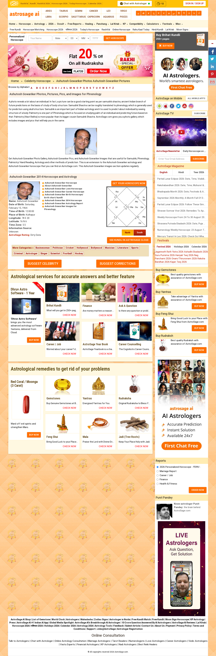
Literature (122, 248)
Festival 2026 (164, 246)
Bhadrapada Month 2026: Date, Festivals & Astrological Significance (182, 191)
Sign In (189, 3)
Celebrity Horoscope (38, 81)
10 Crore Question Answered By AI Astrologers (146, 622)
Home (12, 24)
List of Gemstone (41, 619)
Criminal (18, 253)
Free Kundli (15, 29)
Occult (61, 24)
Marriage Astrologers (99, 641)
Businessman (43, 248)
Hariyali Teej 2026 (184, 255)
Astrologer (31, 253)
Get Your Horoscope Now (129, 183)
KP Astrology (197, 619)
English (163, 172)
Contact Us (148, 626)
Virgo (123, 11)
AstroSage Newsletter (168, 151)
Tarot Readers (120, 641)
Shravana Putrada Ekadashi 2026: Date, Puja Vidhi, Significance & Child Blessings (182, 223)
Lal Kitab (170, 29)
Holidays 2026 (181, 246)
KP (124, 24)
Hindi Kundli (157, 29)
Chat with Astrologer (135, 3)
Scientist (55, 253)
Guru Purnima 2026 (165, 255)
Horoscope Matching (33, 29)
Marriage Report (168, 471)
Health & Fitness (168, 483)
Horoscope (25, 24)
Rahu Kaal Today (141, 29)
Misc (178, 24)
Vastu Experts (67, 644)
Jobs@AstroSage (106, 629)
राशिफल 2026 (71, 29)
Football (67, 253)
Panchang (101, 24)
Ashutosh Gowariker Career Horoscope (64, 192)
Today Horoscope (77, 3)
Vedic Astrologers (197, 641)
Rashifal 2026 (43, 3)
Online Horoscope (121, 29)
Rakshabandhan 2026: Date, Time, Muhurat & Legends (182, 185)
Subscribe (199, 113)
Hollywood (82, 248)
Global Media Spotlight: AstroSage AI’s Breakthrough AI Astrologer (84, 622)
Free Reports (75, 24)
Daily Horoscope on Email (195, 151)
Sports (135, 248)
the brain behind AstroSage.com (187, 507)
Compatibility (136, 24)
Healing (89, 24)
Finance (164, 479)
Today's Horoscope (89, 29)
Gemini (78, 11)
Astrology (39, 24)
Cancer (93, 11)
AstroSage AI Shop (21, 619)
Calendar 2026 (94, 3)
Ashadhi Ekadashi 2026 (196, 251)
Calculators (153, 24)
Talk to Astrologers (19, 641)
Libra (49, 17)
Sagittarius (78, 17)
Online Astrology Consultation (71, 641)
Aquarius (108, 17)
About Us (160, 626)
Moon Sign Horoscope (177, 619)
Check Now (69, 315)
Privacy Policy (184, 626)
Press (12, 622)
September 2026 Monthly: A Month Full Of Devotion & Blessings (182, 198)
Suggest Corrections (118, 264)
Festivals (168, 24)
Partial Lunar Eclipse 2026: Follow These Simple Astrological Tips (182, 204)
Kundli (33, 3)
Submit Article (132, 626)
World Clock (58, 619)
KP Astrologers (109, 644)
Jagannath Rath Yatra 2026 (169, 251)
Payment (170, 626)
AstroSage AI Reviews (183, 622)
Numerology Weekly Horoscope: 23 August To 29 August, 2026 (182, 229)
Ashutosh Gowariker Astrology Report (64, 203)
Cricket (70, 248)
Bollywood (96, 248)
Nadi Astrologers (127, 644)
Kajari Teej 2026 (178, 261)
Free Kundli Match (141, 619)
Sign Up (199, 3)
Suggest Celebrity (43, 264)
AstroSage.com (121, 652)
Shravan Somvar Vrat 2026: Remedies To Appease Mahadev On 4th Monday (182, 210)
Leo (109, 11)
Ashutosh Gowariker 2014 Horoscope (63, 200)
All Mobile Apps (196, 98)
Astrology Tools (103, 626)
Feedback (118, 626)
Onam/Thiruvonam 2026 (184, 258)
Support (91, 629)
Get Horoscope (115, 38)
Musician (109, 248)
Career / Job (166, 475)
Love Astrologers (155, 641)
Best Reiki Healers (147, 644)
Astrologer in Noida (119, 619)
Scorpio (63, 17)
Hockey (79, 253)
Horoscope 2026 (59, 3)
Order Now (197, 490)
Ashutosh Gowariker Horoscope (61, 183)
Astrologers (72, 619)
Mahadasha (86, 619)
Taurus (63, 11)
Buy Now (167, 45)
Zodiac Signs (101, 619)
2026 (51, 24)
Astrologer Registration (130, 629)
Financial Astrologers (88, 644)
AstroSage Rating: (19, 235)
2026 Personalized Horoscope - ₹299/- (180, 466)
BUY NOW (34, 340)
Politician (58, 248)
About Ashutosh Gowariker (58, 185)
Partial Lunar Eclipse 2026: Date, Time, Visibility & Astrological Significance (182, 178)
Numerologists (137, 641)
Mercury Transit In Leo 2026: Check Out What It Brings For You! (182, 236)
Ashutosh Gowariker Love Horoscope (63, 188)
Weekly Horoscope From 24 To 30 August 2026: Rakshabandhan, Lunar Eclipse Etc (182, 217)
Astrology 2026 (85, 626)
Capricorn (93, 17)
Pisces (123, 17)
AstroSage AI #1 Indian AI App (32, 622)
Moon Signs (182, 29)
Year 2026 (199, 172)
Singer (43, 253)
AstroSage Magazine (170, 166)
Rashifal (24, 3)
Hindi (181, 172)
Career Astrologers (177, 641)
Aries (49, 11)
